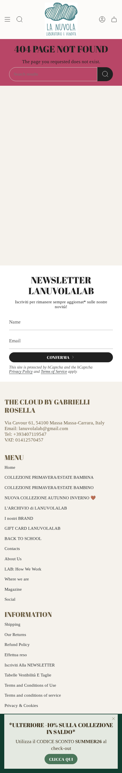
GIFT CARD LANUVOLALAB (32, 528)
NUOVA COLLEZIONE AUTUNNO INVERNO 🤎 (50, 498)
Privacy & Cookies (21, 705)
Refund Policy (17, 644)
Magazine (13, 589)
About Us (13, 559)
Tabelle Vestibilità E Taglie (28, 675)
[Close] (113, 718)
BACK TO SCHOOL (23, 538)
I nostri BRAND (19, 518)
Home (10, 467)
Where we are (17, 579)
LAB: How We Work (23, 569)
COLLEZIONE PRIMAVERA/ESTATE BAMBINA (49, 477)
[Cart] (114, 19)
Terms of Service (54, 371)
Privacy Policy (21, 371)
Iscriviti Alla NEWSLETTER (30, 665)
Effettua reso (16, 655)
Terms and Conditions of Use (30, 685)
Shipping (12, 624)
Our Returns (15, 634)
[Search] (105, 74)
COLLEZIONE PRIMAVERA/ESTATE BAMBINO (49, 487)
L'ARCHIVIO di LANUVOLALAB (36, 508)
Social (10, 599)
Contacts (12, 548)
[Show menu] (7, 19)
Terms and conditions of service (33, 695)
